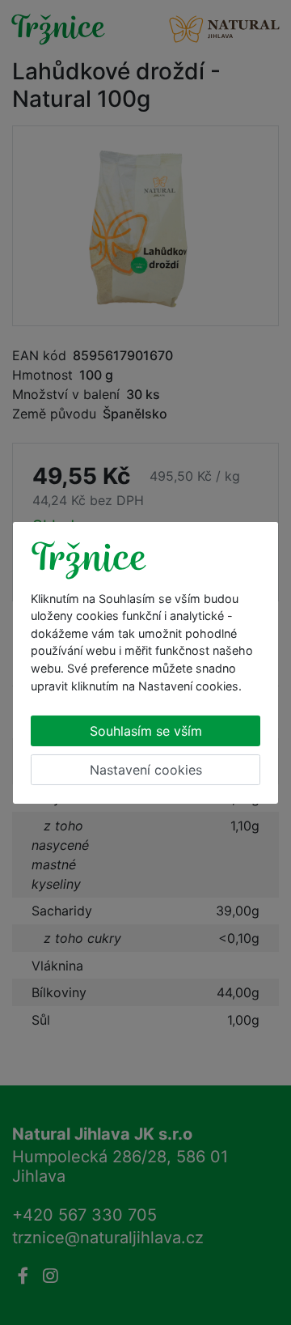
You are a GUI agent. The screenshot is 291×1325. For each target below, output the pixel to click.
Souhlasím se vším (146, 731)
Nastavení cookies (146, 770)
